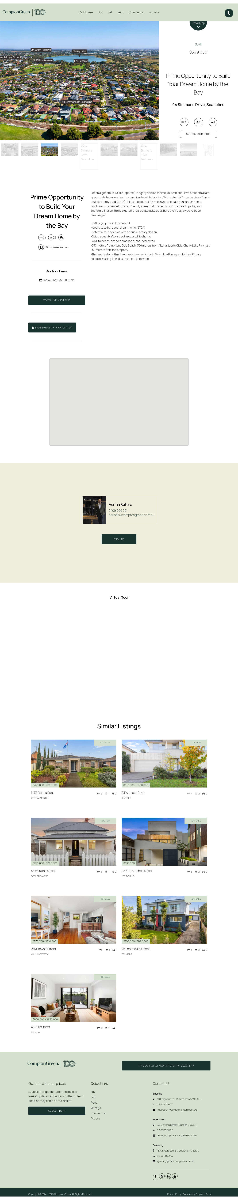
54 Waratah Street (43, 871)
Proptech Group (204, 1194)
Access (154, 12)
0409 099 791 (118, 510)
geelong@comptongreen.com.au (176, 1161)
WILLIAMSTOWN (39, 954)
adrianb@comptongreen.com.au (131, 515)
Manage (96, 1108)
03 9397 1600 (165, 1104)
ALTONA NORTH (39, 798)
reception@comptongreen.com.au (177, 1109)
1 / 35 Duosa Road (43, 793)
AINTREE (126, 798)
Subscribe (55, 1110)
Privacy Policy (174, 1194)
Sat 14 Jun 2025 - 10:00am (58, 280)
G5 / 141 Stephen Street (137, 871)
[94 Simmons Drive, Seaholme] (79, 80)
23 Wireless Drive (133, 793)
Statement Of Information (53, 327)
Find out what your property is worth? (166, 1065)
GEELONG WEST (39, 876)
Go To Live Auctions (56, 300)
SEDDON (35, 1032)
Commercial (136, 12)
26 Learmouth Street (136, 949)
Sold (93, 1097)
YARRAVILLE (128, 876)
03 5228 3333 (165, 1156)
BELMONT (127, 954)
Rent (94, 1102)
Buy (93, 1092)
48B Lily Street (40, 1027)
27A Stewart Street (43, 949)
